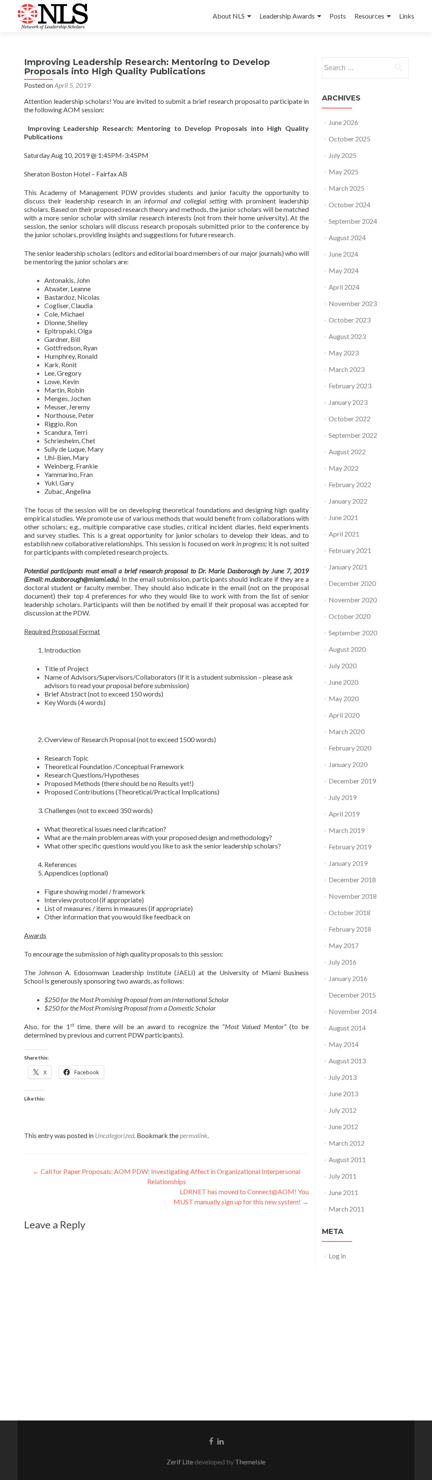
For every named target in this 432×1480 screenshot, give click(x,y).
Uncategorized (114, 1135)
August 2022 (347, 451)
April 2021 (344, 534)
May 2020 (344, 698)
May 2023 (344, 353)
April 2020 (344, 715)
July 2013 (342, 1077)
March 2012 (346, 1143)
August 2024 (347, 237)
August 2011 (347, 1159)
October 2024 (349, 205)
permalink (194, 1135)
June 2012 (343, 1126)
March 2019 (346, 830)
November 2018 (353, 896)
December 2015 (352, 995)
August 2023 (347, 336)
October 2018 (349, 912)
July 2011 (342, 1176)
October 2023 (349, 320)
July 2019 (342, 797)
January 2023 (348, 402)
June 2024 (343, 254)
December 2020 (352, 583)
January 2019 (348, 863)
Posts (337, 16)
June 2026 (343, 122)
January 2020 (348, 764)
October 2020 (349, 616)
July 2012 (342, 1110)
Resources (369, 16)
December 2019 (352, 781)
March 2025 (346, 188)
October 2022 (349, 419)
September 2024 (353, 221)
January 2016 (348, 978)
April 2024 (344, 287)
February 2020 (350, 748)
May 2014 (344, 1044)
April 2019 (344, 814)
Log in (337, 1256)
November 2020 (353, 600)
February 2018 (350, 929)
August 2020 (347, 649)
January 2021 (348, 567)
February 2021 (350, 550)
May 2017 (344, 945)
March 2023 (346, 369)
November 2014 (353, 1011)
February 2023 (350, 386)
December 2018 (352, 880)
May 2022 (344, 468)
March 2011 (346, 1209)
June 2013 (343, 1094)
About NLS (229, 16)
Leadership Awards (287, 16)
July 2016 (342, 962)
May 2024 (344, 270)
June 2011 (343, 1192)
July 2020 (342, 665)
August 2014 (347, 1028)
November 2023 (353, 303)
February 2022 (350, 484)
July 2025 (342, 155)
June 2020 (343, 682)
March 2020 (346, 731)
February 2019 (350, 847)
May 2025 (344, 172)
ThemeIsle (250, 1462)
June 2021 (343, 517)
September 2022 (353, 435)
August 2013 (347, 1061)
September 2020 (353, 633)
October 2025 (349, 139)
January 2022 (348, 501)
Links (406, 16)
